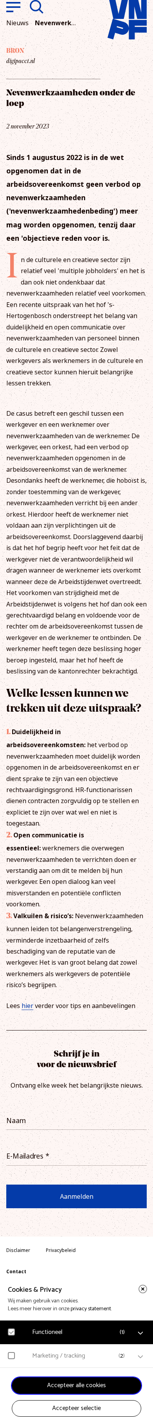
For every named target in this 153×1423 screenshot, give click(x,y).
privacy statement (91, 1308)
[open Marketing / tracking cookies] (140, 1356)
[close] (142, 1289)
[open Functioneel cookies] (140, 1333)
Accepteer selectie (76, 1408)
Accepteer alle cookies (76, 1385)
